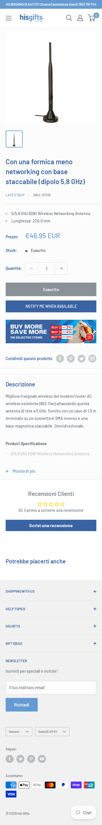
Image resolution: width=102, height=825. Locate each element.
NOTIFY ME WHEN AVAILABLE (51, 306)
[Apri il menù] (8, 18)
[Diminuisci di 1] (31, 268)
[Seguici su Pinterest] (31, 759)
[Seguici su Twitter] (20, 759)
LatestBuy (15, 195)
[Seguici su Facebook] (10, 759)
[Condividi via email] (92, 359)
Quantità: (14, 268)
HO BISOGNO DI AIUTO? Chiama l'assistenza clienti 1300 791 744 (51, 4)
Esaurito (51, 289)
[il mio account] (80, 18)
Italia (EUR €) (47, 731)
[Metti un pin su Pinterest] (71, 359)
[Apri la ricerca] (69, 18)
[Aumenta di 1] (61, 268)
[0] (91, 17)
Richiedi (21, 704)
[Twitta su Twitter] (82, 359)
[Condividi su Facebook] (60, 359)
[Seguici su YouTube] (42, 759)
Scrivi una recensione (51, 525)
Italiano (14, 731)
